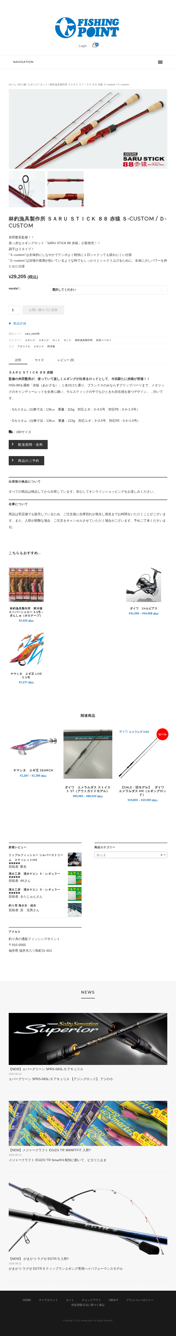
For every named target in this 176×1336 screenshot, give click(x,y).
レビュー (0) (66, 360)
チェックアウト (91, 1300)
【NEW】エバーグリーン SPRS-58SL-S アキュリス (46, 1069)
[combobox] (130, 855)
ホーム (12, 84)
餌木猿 (51, 346)
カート (70, 1300)
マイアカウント (48, 1300)
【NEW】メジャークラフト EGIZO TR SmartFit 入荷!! (50, 1150)
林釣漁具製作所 (84, 340)
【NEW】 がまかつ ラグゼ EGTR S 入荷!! (39, 1259)
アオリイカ (23, 346)
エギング (33, 84)
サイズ (39, 360)
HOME (27, 1300)
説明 (18, 360)
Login (83, 46)
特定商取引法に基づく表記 (88, 1305)
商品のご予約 (28, 461)
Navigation (23, 62)
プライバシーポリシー (140, 1300)
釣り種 (22, 84)
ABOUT (113, 1300)
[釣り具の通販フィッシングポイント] (88, 38)
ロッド (44, 84)
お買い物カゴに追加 (43, 310)
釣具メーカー (103, 340)
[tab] (18, 360)
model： (15, 288)
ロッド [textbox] (129, 855)
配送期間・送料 (30, 444)
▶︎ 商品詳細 (17, 323)
